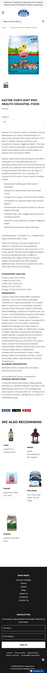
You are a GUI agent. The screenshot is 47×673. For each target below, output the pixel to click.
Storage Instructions (14, 379)
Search (10, 653)
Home (4, 27)
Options (5, 117)
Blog (23, 590)
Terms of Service (12, 655)
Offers (23, 583)
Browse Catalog (23, 580)
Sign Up (23, 645)
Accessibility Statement (30, 655)
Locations (23, 597)
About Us (24, 593)
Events (24, 586)
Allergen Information (14, 364)
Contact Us (23, 600)
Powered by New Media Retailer (22, 669)
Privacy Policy (20, 653)
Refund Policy (33, 653)
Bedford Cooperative (25, 666)
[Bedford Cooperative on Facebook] (43, 660)
